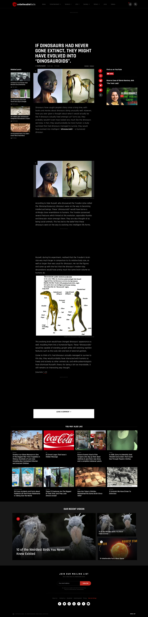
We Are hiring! (92, 598)
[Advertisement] (74, 26)
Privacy (85, 598)
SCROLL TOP (132, 614)
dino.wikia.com (88, 337)
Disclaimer (69, 598)
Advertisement (78, 598)
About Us (54, 598)
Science (92, 66)
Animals (86, 66)
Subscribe (85, 583)
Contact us (62, 598)
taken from (89, 198)
